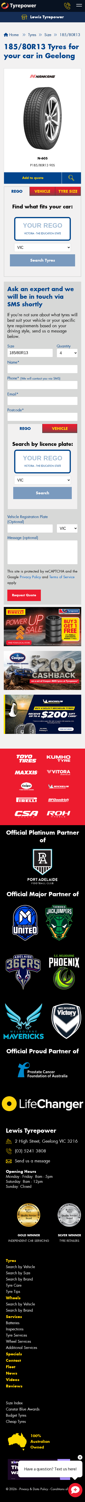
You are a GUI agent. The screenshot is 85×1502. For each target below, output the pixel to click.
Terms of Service (62, 577)
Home (13, 34)
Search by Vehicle (20, 1266)
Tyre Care (13, 1285)
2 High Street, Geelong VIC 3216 (46, 1141)
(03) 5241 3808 (30, 1151)
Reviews (14, 1386)
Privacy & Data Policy (33, 1489)
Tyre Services (16, 1335)
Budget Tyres (16, 1415)
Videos (12, 1379)
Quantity (64, 346)
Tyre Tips (13, 1291)
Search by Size (18, 1273)
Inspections (14, 1329)
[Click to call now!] (67, 6)
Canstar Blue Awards (22, 1409)
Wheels (13, 1297)
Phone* (33, 378)
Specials (14, 1354)
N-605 (43, 158)
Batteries (12, 1322)
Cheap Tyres (16, 1421)
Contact (13, 1360)
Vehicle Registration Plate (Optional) (27, 519)
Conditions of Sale (63, 1489)
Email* (12, 394)
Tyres (11, 1260)
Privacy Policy (30, 577)
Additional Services (21, 1347)
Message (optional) (22, 537)
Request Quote (24, 595)
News (11, 1373)
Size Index (14, 1403)
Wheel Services (18, 1341)
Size (10, 346)
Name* (13, 362)
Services (14, 1316)
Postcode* (15, 410)
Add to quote (32, 178)
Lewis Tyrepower (46, 16)
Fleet (10, 1366)
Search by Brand (19, 1279)
